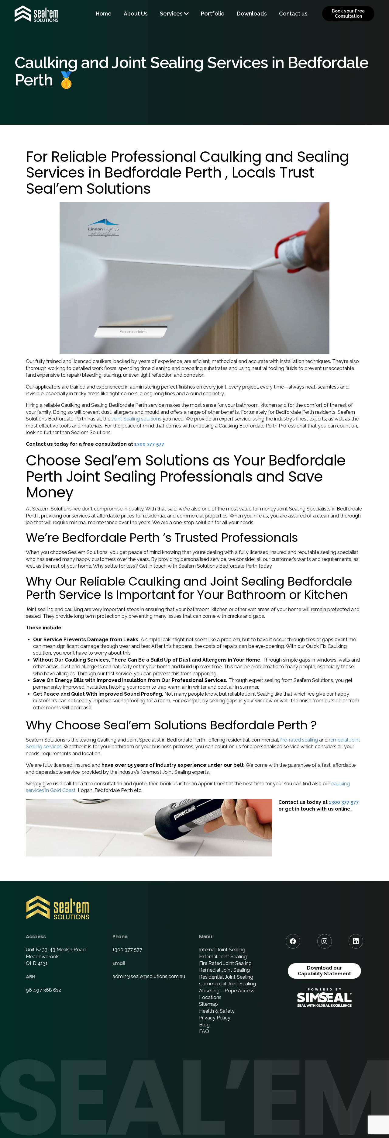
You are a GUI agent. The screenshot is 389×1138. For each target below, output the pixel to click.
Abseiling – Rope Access (226, 991)
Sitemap (208, 1004)
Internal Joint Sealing (222, 950)
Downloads (252, 13)
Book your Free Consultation (348, 14)
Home (104, 13)
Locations (210, 997)
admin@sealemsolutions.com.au (148, 976)
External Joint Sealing (223, 957)
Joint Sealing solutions (136, 419)
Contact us (293, 13)
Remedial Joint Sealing (224, 970)
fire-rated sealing (299, 740)
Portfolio (213, 13)
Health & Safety (217, 1011)
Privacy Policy (214, 1018)
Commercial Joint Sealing (227, 984)
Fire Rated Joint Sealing (225, 963)
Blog (204, 1025)
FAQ (204, 1031)
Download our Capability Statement (324, 971)
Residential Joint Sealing (226, 977)
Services (171, 13)
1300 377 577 (149, 444)
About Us (136, 13)
